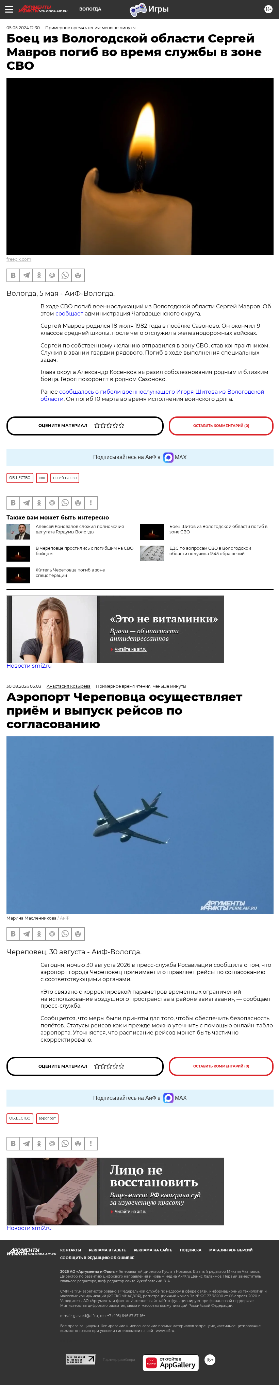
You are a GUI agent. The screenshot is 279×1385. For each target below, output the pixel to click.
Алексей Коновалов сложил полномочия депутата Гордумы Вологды (80, 529)
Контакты (70, 1250)
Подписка (190, 1250)
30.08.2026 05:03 (23, 686)
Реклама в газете (107, 1250)
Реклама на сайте (153, 1250)
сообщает (70, 313)
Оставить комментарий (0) (221, 426)
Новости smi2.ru (29, 666)
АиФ (64, 918)
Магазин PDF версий (230, 1250)
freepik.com (18, 259)
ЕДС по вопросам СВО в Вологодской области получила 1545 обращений (210, 551)
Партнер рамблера (119, 1359)
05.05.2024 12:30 (23, 27)
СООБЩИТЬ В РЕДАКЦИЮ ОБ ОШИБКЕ (97, 1258)
